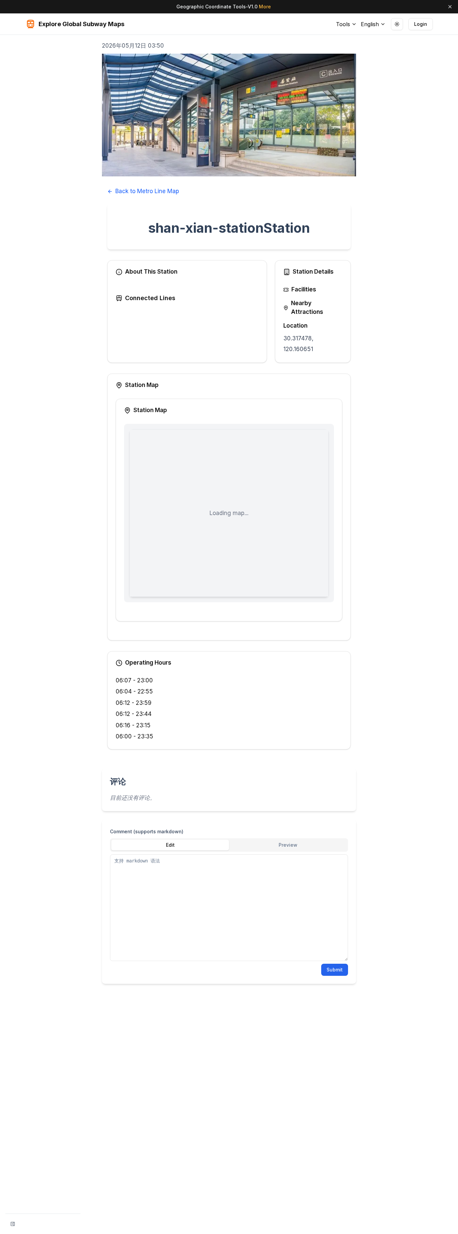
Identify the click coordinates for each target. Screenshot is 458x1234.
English (370, 24)
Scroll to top (390, 42)
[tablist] (229, 845)
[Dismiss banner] (450, 6)
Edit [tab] (170, 845)
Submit (335, 969)
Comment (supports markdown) (146, 831)
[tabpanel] (229, 907)
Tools (343, 24)
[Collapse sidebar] (12, 1224)
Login (420, 24)
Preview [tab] (288, 845)
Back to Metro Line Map (147, 191)
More (265, 6)
